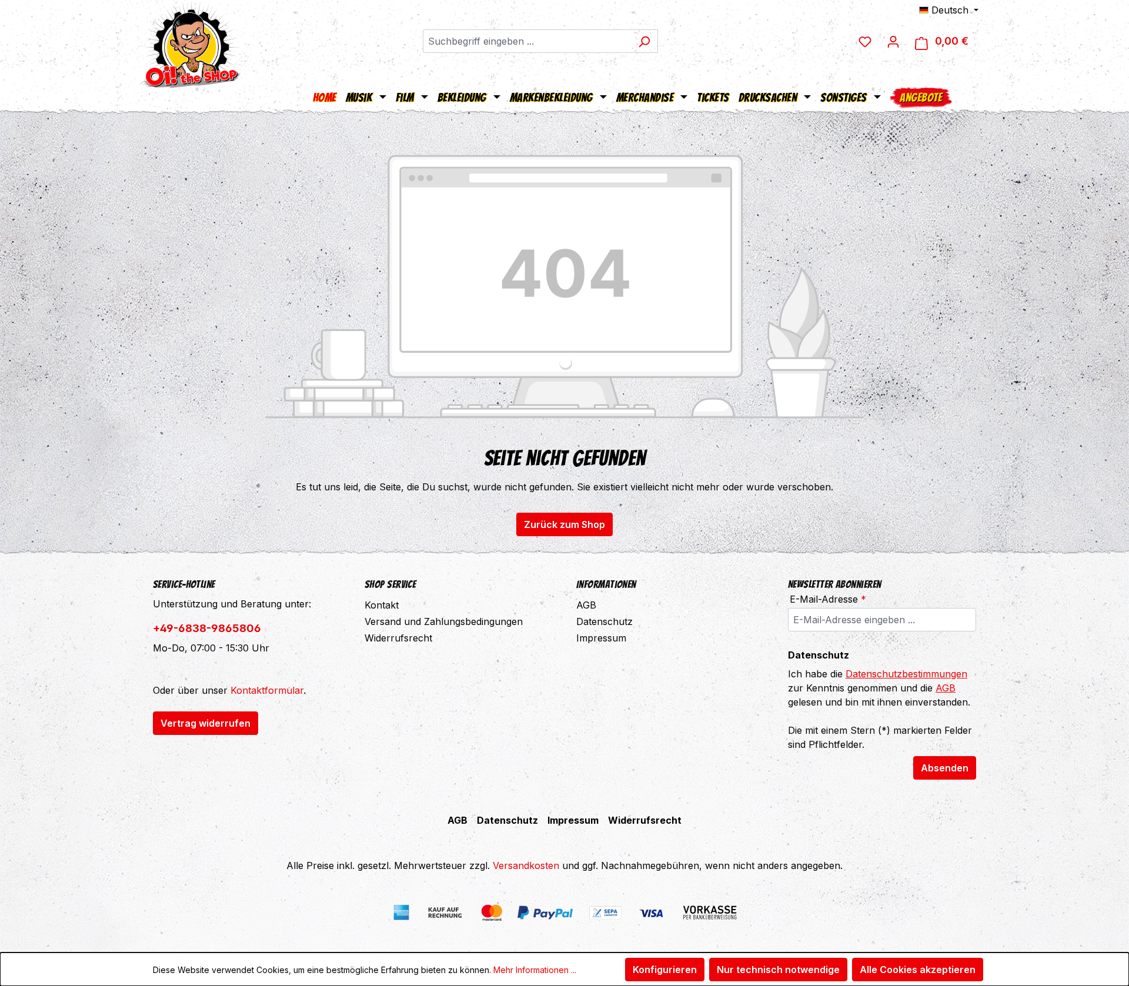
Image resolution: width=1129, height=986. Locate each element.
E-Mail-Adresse (828, 599)
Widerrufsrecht (398, 638)
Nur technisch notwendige (778, 969)
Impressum (601, 638)
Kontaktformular (267, 690)
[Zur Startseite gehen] (191, 44)
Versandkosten (526, 865)
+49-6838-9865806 (207, 628)
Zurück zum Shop (564, 524)
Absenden (944, 768)
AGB (586, 605)
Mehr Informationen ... (534, 970)
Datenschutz (604, 621)
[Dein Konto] (893, 41)
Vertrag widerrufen (205, 723)
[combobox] (527, 41)
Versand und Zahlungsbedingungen (444, 621)
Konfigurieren (665, 969)
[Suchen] (644, 41)
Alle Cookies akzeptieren (918, 969)
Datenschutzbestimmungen (906, 674)
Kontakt (382, 605)
